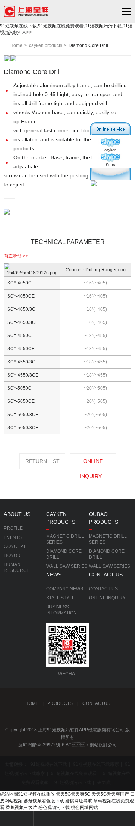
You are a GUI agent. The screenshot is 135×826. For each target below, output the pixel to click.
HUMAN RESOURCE (17, 567)
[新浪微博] (48, 718)
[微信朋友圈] (67, 718)
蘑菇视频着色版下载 (44, 800)
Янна (110, 165)
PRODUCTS (60, 703)
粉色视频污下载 (54, 807)
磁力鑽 (104, 782)
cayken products (45, 45)
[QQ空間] (86, 718)
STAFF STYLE (60, 598)
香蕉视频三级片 (21, 807)
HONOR (12, 555)
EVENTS (13, 537)
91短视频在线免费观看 (74, 773)
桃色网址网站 (84, 807)
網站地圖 (9, 794)
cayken (110, 150)
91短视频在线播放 (36, 794)
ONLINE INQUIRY (91, 463)
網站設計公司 (103, 744)
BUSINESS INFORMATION (61, 610)
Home (16, 45)
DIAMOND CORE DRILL (64, 554)
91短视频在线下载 (48, 764)
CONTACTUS (95, 703)
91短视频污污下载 (72, 782)
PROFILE (13, 528)
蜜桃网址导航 (78, 800)
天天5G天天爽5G (73, 794)
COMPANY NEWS (64, 589)
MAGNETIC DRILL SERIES (65, 539)
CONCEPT (15, 546)
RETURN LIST (42, 461)
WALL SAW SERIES (66, 566)
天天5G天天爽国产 (110, 794)
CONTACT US (103, 589)
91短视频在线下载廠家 (96, 764)
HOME (32, 703)
